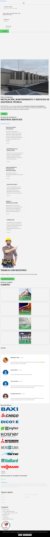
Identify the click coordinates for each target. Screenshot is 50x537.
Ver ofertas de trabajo (7, 278)
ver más (8, 161)
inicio (2, 494)
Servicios (3, 500)
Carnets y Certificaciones (31, 494)
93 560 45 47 (6, 19)
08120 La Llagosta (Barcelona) (8, 511)
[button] (4, 31)
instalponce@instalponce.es (7, 518)
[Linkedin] (3, 489)
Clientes (3, 502)
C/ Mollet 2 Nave (5, 509)
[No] (48, 533)
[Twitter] (2, 489)
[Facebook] (1, 489)
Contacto (27, 497)
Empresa (3, 497)
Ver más (4, 113)
